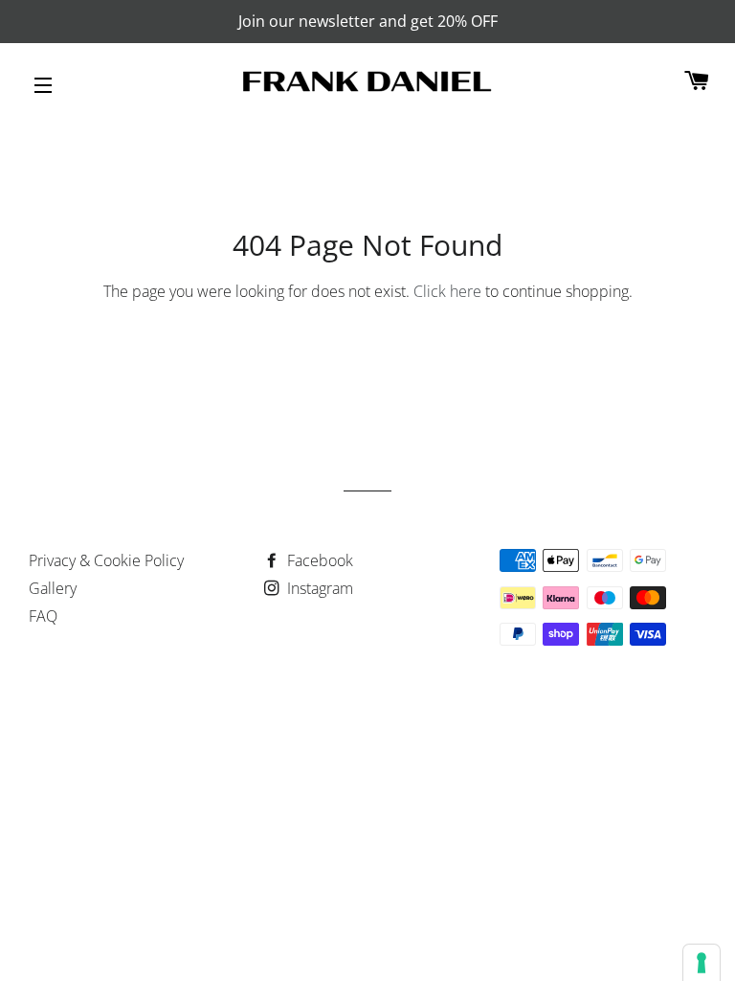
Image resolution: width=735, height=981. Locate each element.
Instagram (318, 588)
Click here (447, 291)
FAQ (43, 616)
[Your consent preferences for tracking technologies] (701, 963)
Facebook (318, 560)
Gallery (53, 588)
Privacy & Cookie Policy (106, 560)
